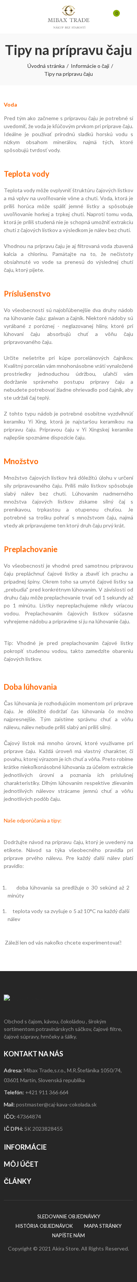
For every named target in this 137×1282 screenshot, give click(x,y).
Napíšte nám (68, 1235)
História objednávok (44, 1226)
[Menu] (11, 16)
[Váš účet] (125, 16)
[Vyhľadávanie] (22, 17)
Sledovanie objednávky (68, 1216)
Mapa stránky (102, 1226)
